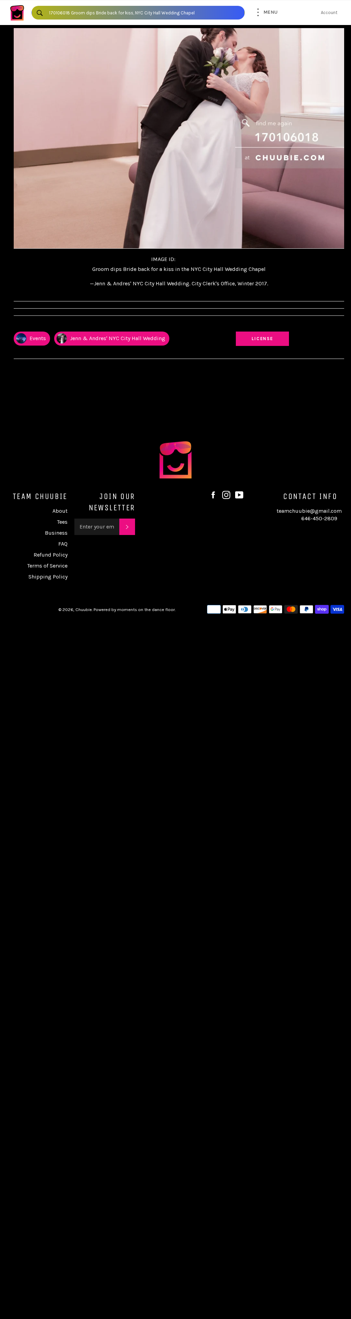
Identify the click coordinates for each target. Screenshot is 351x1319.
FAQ (63, 543)
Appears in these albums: (41, 325)
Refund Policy (51, 554)
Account (329, 12)
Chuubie (83, 609)
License (269, 338)
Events (37, 338)
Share (337, 325)
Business (56, 533)
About (60, 511)
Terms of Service (47, 565)
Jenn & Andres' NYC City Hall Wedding (117, 338)
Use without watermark (262, 325)
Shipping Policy (48, 576)
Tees (62, 522)
